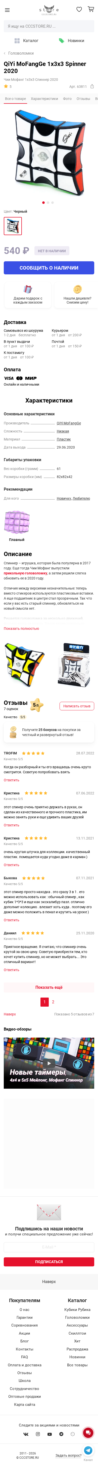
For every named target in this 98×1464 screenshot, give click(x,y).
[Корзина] (90, 9)
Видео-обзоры (17, 1029)
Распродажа (77, 1349)
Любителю (81, 498)
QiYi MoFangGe (69, 423)
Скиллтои (77, 1333)
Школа (25, 1380)
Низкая (63, 431)
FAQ (24, 1357)
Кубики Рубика (77, 1309)
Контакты (24, 1349)
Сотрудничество (24, 1388)
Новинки (76, 40)
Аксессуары (77, 1325)
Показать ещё (49, 987)
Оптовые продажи (24, 1396)
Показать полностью (21, 629)
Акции (24, 1333)
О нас (24, 1309)
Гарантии (25, 1317)
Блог (24, 1341)
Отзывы (24, 1373)
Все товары (77, 1365)
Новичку (64, 498)
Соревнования (24, 1325)
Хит (77, 1341)
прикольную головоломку (25, 573)
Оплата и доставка (24, 1365)
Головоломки (21, 53)
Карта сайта (24, 1404)
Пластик (64, 439)
